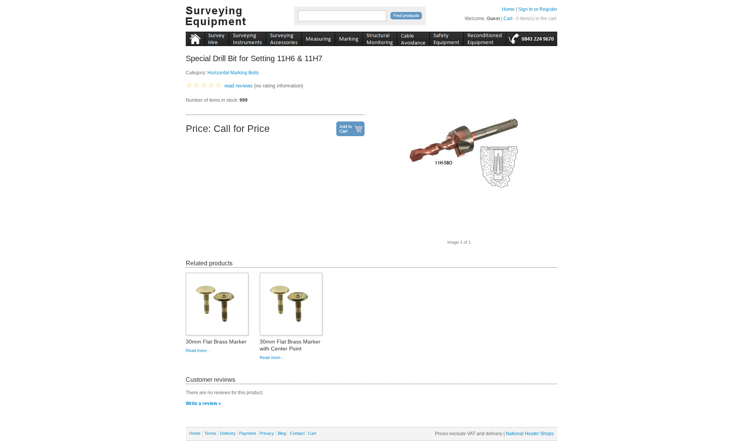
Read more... (198, 350)
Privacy (267, 433)
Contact (297, 433)
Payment (247, 433)
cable (413, 37)
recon (484, 37)
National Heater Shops (530, 433)
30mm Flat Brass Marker (216, 341)
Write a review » (203, 403)
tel (531, 37)
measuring (318, 37)
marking (348, 37)
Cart (507, 18)
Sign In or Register (537, 9)
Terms (210, 433)
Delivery (228, 433)
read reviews (238, 86)
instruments (216, 37)
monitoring (379, 37)
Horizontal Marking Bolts (233, 72)
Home (508, 9)
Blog (282, 433)
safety (446, 37)
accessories (283, 37)
